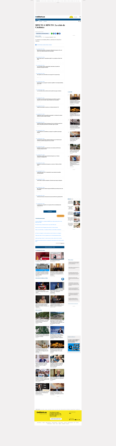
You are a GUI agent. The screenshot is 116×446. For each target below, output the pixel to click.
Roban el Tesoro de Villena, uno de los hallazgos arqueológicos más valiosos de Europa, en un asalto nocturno (56, 350)
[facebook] (39, 53)
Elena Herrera (37, 367)
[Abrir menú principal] (80, 16)
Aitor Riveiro (52, 338)
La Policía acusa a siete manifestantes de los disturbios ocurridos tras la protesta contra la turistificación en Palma (74, 294)
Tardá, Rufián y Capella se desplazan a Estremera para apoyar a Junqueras (49, 180)
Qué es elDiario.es (39, 422)
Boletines (60, 423)
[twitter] (37, 53)
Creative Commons (60, 422)
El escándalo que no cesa (55, 260)
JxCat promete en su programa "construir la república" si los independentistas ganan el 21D (50, 83)
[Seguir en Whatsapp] (78, 419)
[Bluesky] (56, 33)
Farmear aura (53, 409)
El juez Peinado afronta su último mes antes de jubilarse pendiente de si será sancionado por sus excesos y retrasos (74, 163)
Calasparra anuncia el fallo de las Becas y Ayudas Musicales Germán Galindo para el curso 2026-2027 (74, 263)
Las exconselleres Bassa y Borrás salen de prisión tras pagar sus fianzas (49, 90)
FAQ (74, 422)
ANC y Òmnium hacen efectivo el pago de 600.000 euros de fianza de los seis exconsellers (50, 189)
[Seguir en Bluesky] (69, 419)
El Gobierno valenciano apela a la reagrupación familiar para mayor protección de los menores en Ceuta (73, 299)
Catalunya (38, 19)
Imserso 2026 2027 (50, 409)
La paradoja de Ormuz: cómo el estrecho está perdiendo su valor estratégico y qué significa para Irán (57, 392)
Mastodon (67, 423)
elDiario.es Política (38, 36)
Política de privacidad (70, 422)
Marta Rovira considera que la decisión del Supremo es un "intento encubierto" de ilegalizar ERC (48, 156)
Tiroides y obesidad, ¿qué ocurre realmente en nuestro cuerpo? (70, 207)
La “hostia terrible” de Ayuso (41, 260)
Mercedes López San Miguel (39, 394)
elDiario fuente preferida (63, 409)
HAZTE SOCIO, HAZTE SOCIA (56, 418)
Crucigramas (46, 409)
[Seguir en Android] (69, 413)
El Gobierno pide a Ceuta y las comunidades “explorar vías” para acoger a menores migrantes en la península (42, 350)
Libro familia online (68, 409)
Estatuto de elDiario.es (71, 336)
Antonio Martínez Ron (53, 367)
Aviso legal (65, 422)
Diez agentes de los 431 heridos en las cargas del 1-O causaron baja (48, 74)
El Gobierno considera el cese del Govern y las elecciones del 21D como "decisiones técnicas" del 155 (49, 148)
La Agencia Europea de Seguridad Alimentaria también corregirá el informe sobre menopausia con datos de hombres (56, 365)
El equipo (43, 422)
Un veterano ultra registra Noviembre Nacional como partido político (42, 291)
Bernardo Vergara (52, 261)
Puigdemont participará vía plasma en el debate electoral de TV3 (48, 107)
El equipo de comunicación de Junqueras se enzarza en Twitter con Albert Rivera (49, 165)
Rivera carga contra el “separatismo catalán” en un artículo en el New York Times (49, 59)
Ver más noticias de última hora (73, 303)
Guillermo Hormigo (72, 129)
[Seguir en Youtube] (75, 419)
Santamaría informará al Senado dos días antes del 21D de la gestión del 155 (50, 196)
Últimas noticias (70, 259)
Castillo (56, 409)
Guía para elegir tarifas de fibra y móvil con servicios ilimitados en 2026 (70, 202)
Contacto (54, 423)
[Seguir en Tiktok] (77, 419)
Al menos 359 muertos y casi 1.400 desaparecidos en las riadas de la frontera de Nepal (42, 321)
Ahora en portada (39, 310)
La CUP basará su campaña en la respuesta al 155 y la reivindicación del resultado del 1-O (49, 205)
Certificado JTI (63, 423)
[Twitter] (78, 21)
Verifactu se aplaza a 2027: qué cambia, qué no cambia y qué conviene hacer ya (70, 219)
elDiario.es (37, 323)
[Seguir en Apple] (70, 413)
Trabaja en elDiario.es (48, 422)
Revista (57, 423)
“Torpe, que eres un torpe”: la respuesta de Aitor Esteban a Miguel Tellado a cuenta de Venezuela (57, 304)
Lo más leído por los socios (40, 250)
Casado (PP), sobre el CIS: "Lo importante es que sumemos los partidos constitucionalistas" (49, 173)
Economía (45, 21)
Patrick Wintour (52, 394)
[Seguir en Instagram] (74, 419)
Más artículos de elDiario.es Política (42, 278)
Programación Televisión (72, 409)
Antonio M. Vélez (72, 104)
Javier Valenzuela (38, 261)
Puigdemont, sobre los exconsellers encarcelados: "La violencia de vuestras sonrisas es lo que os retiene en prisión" (49, 116)
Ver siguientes (50, 211)
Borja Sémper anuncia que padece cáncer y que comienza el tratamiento (56, 291)
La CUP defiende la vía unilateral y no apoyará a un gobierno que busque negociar (49, 132)
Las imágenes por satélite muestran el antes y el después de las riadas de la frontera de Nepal (42, 335)
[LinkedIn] (60, 33)
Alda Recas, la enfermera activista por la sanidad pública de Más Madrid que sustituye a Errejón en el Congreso (42, 305)
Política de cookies (49, 423)
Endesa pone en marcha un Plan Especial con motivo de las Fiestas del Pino (74, 278)
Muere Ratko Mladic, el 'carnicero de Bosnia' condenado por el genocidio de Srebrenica (57, 378)
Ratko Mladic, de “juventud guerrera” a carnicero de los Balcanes (74, 268)
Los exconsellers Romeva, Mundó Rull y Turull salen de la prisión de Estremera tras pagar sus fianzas (48, 67)
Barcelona (40, 21)
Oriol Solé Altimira (38, 381)
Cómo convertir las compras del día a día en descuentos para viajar (70, 224)
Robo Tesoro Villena (42, 409)
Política (36, 21)
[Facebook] (80, 21)
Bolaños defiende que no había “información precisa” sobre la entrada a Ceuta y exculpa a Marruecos (41, 365)
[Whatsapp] (52, 33)
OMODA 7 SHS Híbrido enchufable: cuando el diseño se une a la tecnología (70, 213)
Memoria (59, 409)
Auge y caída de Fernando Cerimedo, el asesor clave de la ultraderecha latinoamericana (42, 392)
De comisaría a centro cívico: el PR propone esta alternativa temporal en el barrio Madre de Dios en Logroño (74, 273)
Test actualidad (77, 409)
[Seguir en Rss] (79, 419)
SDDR (57, 409)
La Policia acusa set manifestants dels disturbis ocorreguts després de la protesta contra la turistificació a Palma (74, 289)
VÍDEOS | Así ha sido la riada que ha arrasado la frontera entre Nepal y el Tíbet (74, 151)
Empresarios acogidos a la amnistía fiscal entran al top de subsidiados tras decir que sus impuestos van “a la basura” (56, 273)
